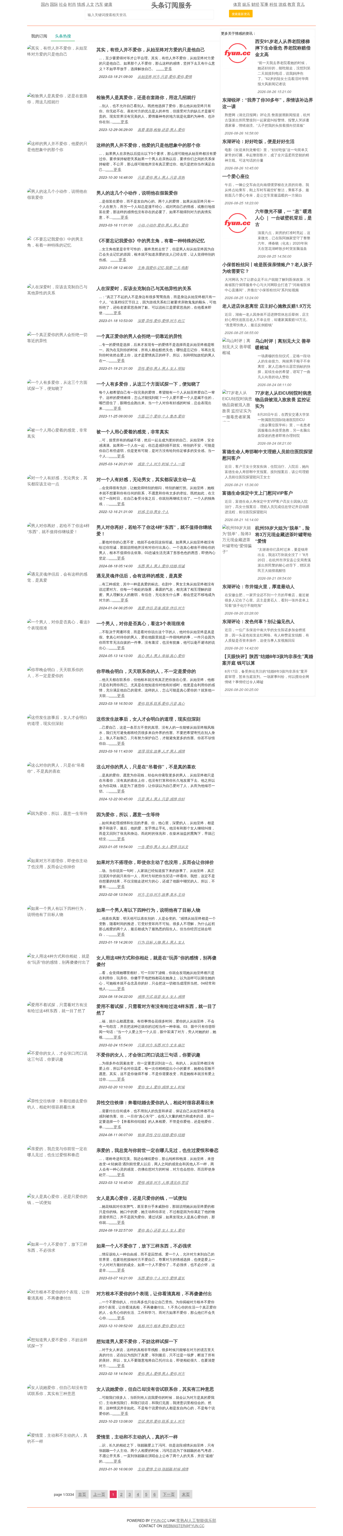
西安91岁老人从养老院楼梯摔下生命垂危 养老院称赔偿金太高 (283, 48)
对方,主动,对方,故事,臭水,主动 (161, 894)
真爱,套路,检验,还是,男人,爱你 (161, 129)
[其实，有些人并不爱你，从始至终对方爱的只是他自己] (59, 50)
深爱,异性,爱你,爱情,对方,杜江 (161, 320)
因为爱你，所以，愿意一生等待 (128, 814)
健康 (108, 4)
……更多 (164, 68)
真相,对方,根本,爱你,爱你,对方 (161, 1325)
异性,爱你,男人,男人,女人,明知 (161, 368)
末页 (186, 1494)
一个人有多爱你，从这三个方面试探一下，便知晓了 (148, 384)
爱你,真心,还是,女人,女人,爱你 (161, 1230)
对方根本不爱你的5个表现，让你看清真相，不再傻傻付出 (154, 1293)
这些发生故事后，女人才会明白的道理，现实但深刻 (148, 719)
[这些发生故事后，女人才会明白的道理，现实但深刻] (59, 720)
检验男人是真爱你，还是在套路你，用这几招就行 (146, 97)
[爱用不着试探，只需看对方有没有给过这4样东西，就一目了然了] (59, 1007)
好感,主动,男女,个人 (153, 511)
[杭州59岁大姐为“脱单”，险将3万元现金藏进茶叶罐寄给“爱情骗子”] (237, 539)
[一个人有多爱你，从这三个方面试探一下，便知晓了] (59, 385)
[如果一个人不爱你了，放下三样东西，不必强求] (59, 1246)
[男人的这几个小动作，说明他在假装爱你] (59, 194)
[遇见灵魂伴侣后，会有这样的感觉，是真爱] (59, 576)
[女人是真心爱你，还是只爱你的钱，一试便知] (59, 1199)
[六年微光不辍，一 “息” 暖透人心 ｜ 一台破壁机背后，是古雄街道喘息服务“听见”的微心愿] (237, 222)
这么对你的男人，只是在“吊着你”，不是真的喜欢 (146, 766)
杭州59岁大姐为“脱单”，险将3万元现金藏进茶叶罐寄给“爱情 (283, 534)
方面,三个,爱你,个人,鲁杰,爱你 (161, 415)
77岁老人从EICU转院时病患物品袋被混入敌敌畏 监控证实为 (283, 399)
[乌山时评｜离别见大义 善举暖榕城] (237, 346)
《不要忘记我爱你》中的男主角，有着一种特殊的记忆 (150, 240)
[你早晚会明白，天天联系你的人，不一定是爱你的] (59, 672)
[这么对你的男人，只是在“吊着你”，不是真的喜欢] (59, 767)
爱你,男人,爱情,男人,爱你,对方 (161, 1373)
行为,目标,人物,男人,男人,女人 (161, 942)
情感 (81, 4)
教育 (292, 4)
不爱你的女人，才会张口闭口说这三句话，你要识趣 (148, 1054)
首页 (82, 1494)
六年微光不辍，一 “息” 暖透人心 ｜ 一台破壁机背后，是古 (283, 217)
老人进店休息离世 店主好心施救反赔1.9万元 (266, 306)
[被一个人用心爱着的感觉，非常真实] (59, 432)
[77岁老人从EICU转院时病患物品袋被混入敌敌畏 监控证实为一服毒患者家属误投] (237, 405)
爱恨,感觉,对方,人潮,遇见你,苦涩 (163, 1182)
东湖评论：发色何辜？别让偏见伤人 (258, 621)
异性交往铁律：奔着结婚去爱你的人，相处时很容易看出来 (155, 1102)
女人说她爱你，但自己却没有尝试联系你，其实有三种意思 (155, 1389)
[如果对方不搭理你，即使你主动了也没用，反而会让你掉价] (59, 863)
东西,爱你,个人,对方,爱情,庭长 (161, 1277)
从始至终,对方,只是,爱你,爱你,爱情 (165, 76)
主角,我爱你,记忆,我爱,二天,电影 (163, 267)
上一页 (99, 1494)
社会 (63, 4)
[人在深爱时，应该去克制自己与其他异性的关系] (59, 289)
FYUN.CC (158, 1520)
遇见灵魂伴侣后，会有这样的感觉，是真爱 (139, 575)
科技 (273, 4)
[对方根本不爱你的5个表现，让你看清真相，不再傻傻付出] (59, 1294)
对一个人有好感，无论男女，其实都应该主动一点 (146, 479)
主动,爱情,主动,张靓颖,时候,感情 (163, 1468)
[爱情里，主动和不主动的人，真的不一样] (59, 1437)
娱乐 (246, 4)
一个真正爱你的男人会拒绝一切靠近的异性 (139, 336)
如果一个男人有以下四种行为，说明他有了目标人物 (148, 910)
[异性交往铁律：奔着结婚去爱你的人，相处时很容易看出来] (59, 1103)
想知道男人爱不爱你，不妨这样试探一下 (137, 1341)
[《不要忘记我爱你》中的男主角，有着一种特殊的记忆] (59, 241)
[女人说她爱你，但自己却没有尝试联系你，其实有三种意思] (59, 1390)
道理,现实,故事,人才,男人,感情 (161, 751)
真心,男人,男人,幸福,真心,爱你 (161, 655)
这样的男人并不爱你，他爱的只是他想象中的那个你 (148, 145)
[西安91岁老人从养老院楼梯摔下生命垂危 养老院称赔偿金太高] (237, 53)
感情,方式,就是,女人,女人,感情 (161, 996)
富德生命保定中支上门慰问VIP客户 (257, 493)
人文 (90, 4)
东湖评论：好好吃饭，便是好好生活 (258, 141)
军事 (264, 4)
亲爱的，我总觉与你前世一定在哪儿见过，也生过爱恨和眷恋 (157, 1150)
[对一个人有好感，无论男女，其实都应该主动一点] (59, 480)
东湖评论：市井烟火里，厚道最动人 (258, 586)
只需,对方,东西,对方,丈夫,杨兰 (161, 1044)
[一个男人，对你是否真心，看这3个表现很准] (59, 624)
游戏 (282, 4)
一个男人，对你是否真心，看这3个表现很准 (140, 623)
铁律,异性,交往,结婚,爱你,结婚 (161, 1134)
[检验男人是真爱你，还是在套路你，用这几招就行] (59, 98)
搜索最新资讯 (241, 14)
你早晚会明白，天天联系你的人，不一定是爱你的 (146, 671)
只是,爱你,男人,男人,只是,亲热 (161, 177)
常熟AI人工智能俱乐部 (196, 1520)
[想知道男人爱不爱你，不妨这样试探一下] (59, 1342)
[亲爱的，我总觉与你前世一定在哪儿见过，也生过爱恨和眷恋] (59, 1151)
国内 (45, 4)
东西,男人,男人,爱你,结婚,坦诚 (161, 565)
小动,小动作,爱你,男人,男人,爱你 (163, 224)
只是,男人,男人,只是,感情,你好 (161, 798)
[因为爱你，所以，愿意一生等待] (57, 813)
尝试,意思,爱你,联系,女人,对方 (161, 1421)
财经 (255, 4)
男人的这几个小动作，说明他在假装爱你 (137, 193)
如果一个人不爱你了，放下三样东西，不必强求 (143, 1245)
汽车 (99, 4)
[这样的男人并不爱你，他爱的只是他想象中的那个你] (59, 146)
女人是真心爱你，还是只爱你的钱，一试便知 (141, 1198)
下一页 (169, 1494)
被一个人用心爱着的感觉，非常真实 (132, 431)
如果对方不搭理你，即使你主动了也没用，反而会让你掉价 (155, 862)
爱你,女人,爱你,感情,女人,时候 (161, 1086)
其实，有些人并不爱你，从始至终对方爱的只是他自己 (150, 49)
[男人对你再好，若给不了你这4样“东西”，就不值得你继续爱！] (59, 528)
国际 (54, 4)
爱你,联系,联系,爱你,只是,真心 (161, 703)
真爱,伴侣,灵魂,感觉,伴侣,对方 (161, 607)
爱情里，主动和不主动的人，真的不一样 (137, 1436)
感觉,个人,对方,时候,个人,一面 (161, 463)
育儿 (301, 4)
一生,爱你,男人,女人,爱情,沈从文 (163, 846)
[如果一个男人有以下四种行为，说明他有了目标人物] (59, 911)
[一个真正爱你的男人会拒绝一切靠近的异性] (59, 337)
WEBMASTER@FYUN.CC (183, 1525)
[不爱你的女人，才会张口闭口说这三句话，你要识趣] (59, 1055)
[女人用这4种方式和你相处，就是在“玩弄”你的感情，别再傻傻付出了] (59, 958)
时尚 (72, 4)
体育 (237, 4)
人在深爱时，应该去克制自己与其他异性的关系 (143, 288)
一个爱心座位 (235, 176)
